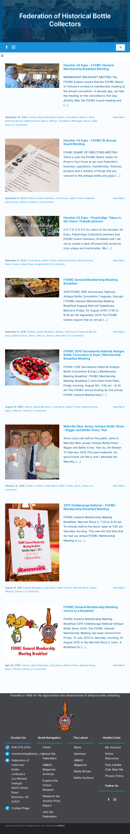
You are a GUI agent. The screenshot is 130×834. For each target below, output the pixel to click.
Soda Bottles (42, 264)
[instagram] (13, 47)
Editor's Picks (87, 117)
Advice (33, 117)
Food (7, 335)
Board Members (47, 117)
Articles (39, 485)
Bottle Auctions (84, 777)
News (44, 121)
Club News (72, 117)
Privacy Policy (114, 776)
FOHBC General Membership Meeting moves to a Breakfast (90, 609)
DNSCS (61, 825)
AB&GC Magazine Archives (49, 769)
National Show (32, 121)
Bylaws (61, 117)
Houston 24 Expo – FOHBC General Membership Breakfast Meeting (88, 67)
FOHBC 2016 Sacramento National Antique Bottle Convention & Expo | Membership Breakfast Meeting (93, 354)
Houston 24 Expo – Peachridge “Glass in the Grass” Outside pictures (92, 219)
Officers (53, 121)
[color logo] (65, 701)
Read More (119, 117)
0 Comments (20, 124)
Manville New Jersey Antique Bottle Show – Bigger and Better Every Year (93, 428)
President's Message (70, 121)
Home (46, 747)
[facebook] (6, 47)
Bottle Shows (82, 771)
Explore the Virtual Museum (50, 785)
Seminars (80, 753)
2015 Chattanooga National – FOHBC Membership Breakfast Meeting (89, 507)
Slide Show (27, 264)
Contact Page (20, 808)
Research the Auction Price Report (51, 800)
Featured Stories (14, 121)
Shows (87, 121)
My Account (113, 747)
